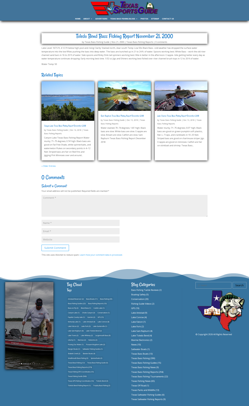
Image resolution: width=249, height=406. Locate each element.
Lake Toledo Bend (94, 331)
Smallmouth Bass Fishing (78, 358)
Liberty (71, 340)
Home (78, 19)
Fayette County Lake (76, 317)
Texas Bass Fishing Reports (139, 42)
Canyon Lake (73, 313)
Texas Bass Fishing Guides (24, 326)
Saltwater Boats (139, 349)
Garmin (91, 317)
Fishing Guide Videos (141, 303)
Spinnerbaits (96, 358)
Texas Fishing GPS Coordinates (81, 372)
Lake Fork (86, 326)
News (134, 344)
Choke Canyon (88, 313)
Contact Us (168, 19)
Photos (144, 19)
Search (239, 285)
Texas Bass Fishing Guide (97, 42)
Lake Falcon (73, 326)
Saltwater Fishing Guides (93, 349)
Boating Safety (138, 294)
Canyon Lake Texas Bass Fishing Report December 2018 (65, 125)
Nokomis (92, 340)
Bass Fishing (106, 299)
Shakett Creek (74, 353)
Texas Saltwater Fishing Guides (146, 394)
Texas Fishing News (141, 381)
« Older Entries (49, 166)
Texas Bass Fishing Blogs (122, 19)
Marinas (82, 340)
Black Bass (86, 308)
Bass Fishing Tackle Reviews (145, 290)
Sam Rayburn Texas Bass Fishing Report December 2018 (122, 115)
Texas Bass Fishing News (143, 367)
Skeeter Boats (89, 353)
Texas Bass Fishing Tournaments (147, 376)
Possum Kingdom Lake (95, 344)
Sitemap (155, 19)
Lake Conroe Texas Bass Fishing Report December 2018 (178, 115)
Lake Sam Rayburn (76, 331)
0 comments (161, 42)
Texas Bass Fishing (76, 363)
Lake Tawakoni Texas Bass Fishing (29, 313)
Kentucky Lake (74, 322)
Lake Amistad (89, 322)
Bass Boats (92, 299)
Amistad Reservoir (76, 299)
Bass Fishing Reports (97, 303)
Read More (29, 341)
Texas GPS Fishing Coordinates (81, 381)
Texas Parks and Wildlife (143, 390)
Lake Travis (73, 335)
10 (39, 363)
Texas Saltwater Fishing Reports (147, 399)
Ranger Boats (74, 349)
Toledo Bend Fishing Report (79, 385)
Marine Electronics (140, 340)
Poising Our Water (76, 344)
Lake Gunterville (100, 326)
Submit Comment (55, 248)
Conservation (104, 313)
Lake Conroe (103, 322)
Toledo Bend (102, 381)
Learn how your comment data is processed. (101, 254)
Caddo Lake (99, 308)
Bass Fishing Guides (77, 303)
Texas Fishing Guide (77, 376)
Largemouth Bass (102, 335)
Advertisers (101, 19)
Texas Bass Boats (139, 353)
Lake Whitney (87, 335)
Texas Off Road (138, 385)
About (86, 19)
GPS (101, 317)
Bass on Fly (73, 308)
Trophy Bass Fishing (101, 385)
